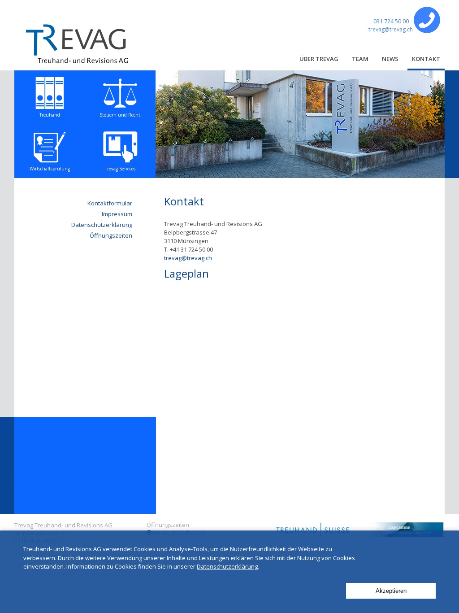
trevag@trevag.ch (390, 29)
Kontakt (426, 59)
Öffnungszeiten (111, 235)
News (390, 59)
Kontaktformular (109, 203)
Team (360, 59)
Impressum (117, 214)
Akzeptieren (391, 590)
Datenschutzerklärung (101, 225)
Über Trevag (318, 59)
